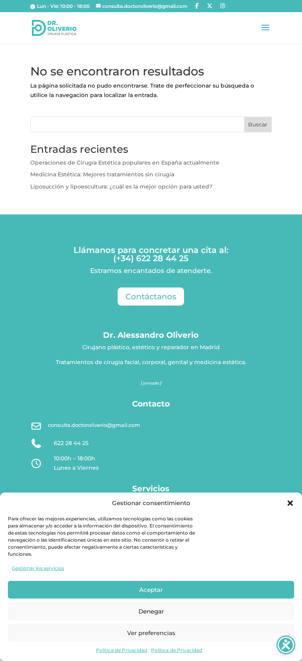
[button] (290, 503)
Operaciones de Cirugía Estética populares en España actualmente (124, 162)
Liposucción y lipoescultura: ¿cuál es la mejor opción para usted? (121, 186)
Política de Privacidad (121, 650)
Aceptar (151, 589)
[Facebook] (197, 6)
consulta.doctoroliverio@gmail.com (94, 425)
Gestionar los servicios (38, 568)
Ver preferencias (151, 633)
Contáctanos (150, 296)
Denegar (151, 611)
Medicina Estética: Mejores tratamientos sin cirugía (102, 174)
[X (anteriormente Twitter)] (209, 6)
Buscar (257, 124)
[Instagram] (222, 6)
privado (151, 383)
